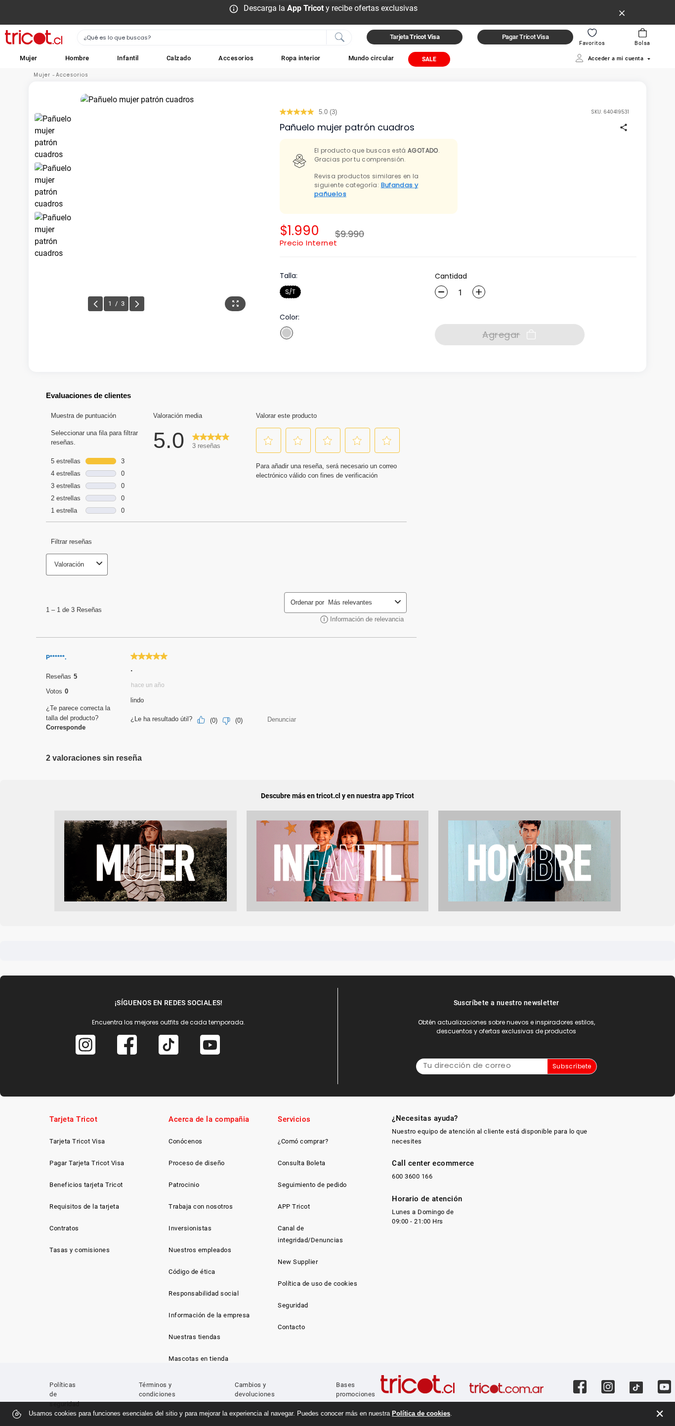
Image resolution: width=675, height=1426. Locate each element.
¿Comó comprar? (303, 1141)
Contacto (291, 1327)
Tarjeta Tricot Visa (77, 1141)
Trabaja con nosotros (201, 1206)
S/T (290, 291)
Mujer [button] (29, 58)
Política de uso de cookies (317, 1283)
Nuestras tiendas (194, 1337)
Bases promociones (356, 1389)
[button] (28, 58)
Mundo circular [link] (371, 58)
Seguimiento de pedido (312, 1184)
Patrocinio (184, 1184)
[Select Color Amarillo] (287, 333)
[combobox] (214, 37)
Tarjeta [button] (415, 37)
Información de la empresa (209, 1315)
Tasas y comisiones (79, 1250)
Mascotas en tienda (198, 1358)
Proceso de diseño (197, 1163)
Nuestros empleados (200, 1250)
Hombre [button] (77, 58)
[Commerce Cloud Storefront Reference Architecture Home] (33, 37)
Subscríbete (571, 1066)
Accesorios (72, 75)
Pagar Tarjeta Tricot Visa (87, 1163)
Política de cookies (421, 1413)
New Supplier (298, 1261)
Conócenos (186, 1141)
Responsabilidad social (204, 1293)
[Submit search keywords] (339, 36)
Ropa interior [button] (301, 58)
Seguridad (293, 1305)
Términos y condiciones (157, 1389)
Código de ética (192, 1271)
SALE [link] (429, 59)
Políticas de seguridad (64, 1394)
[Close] (622, 12)
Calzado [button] (179, 58)
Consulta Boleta (302, 1163)
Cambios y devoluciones (255, 1389)
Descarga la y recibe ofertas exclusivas (331, 8)
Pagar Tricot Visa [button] (525, 37)
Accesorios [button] (235, 58)
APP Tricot (294, 1206)
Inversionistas (190, 1228)
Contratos (64, 1228)
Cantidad (451, 276)
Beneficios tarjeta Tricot (86, 1184)
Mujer (42, 75)
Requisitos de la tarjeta (84, 1206)
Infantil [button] (128, 58)
